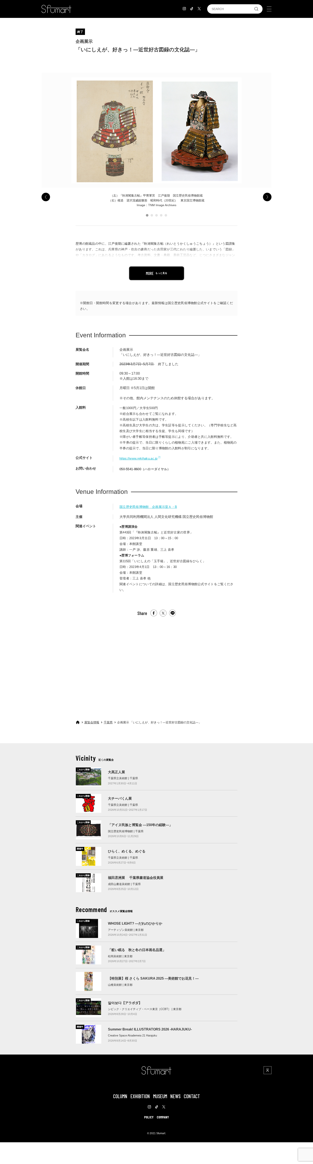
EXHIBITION (140, 1096)
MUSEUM (160, 1096)
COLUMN (120, 1096)
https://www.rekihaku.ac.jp (138, 458)
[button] (147, 215)
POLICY (149, 1117)
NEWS (175, 1096)
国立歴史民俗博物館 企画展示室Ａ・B (148, 507)
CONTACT (192, 1096)
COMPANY (163, 1117)
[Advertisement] (156, 664)
